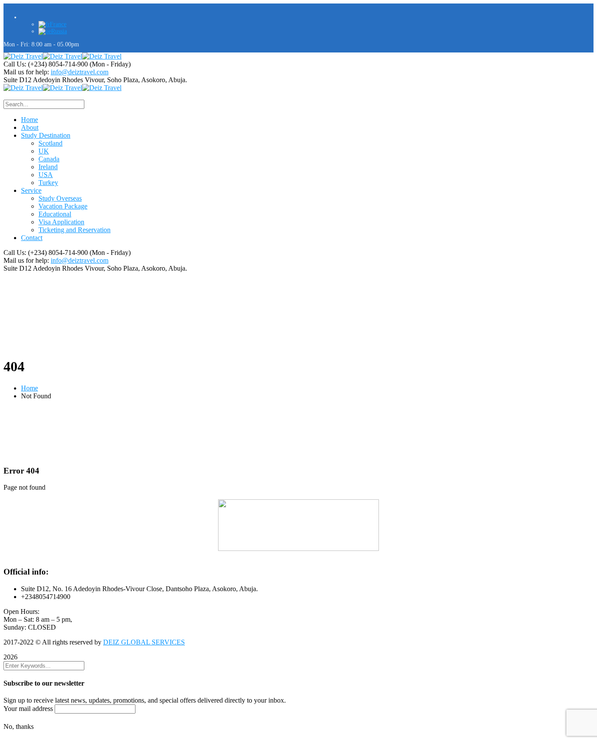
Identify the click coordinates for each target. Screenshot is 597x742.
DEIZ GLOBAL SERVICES (144, 642)
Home (29, 388)
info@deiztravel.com (79, 72)
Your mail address (28, 708)
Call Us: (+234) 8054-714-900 (45, 64)
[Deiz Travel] (23, 56)
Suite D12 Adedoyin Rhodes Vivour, (54, 80)
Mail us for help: (26, 72)
